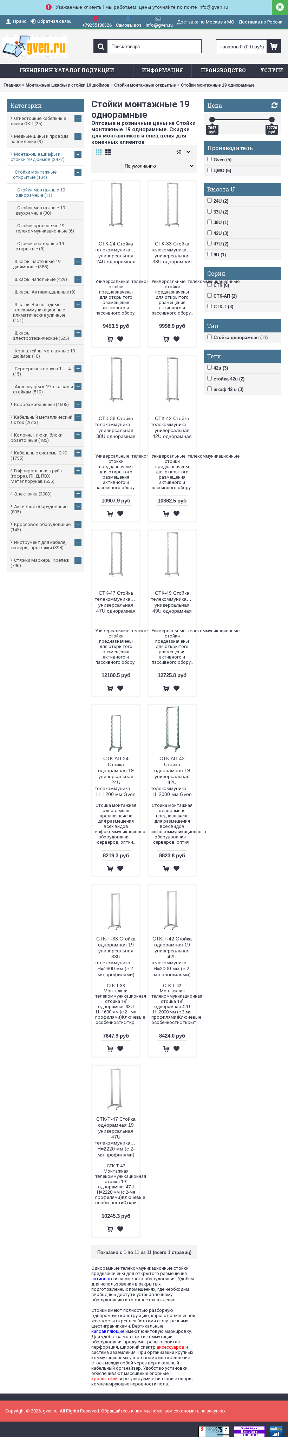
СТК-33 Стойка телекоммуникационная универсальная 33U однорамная (173, 252)
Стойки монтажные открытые (145, 85)
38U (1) (221, 222)
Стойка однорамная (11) (241, 337)
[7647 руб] (212, 119)
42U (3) (221, 233)
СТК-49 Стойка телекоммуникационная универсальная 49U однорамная (173, 602)
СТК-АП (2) (225, 296)
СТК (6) (221, 285)
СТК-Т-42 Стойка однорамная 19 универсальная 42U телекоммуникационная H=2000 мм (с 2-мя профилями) (173, 956)
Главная (12, 85)
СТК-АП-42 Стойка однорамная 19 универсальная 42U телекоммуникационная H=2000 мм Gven (173, 776)
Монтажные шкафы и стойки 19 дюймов (67, 85)
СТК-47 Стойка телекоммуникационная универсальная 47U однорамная (117, 602)
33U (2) (221, 212)
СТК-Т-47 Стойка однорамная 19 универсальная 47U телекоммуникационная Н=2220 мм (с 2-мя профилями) (117, 1137)
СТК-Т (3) (223, 306)
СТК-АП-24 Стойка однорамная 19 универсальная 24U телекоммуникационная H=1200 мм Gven (117, 776)
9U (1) (220, 254)
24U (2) (221, 201)
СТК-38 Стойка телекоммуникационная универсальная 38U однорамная (117, 427)
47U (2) (221, 244)
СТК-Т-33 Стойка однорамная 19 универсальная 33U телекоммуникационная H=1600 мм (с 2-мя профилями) (117, 956)
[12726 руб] (272, 119)
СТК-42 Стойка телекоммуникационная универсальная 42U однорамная (173, 427)
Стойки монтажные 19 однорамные (218, 85)
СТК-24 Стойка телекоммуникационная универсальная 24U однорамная (117, 252)
